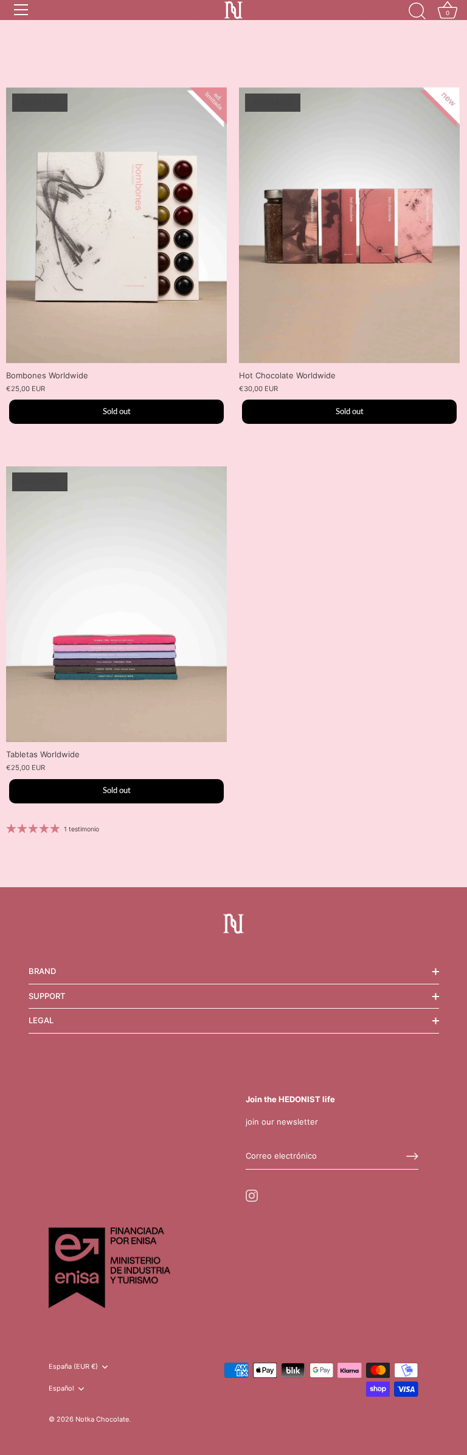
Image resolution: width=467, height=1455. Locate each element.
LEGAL (41, 1020)
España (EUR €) (73, 1367)
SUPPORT (47, 996)
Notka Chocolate (102, 1419)
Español (61, 1388)
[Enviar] (412, 1156)
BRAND (42, 971)
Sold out (117, 412)
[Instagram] (252, 1194)
